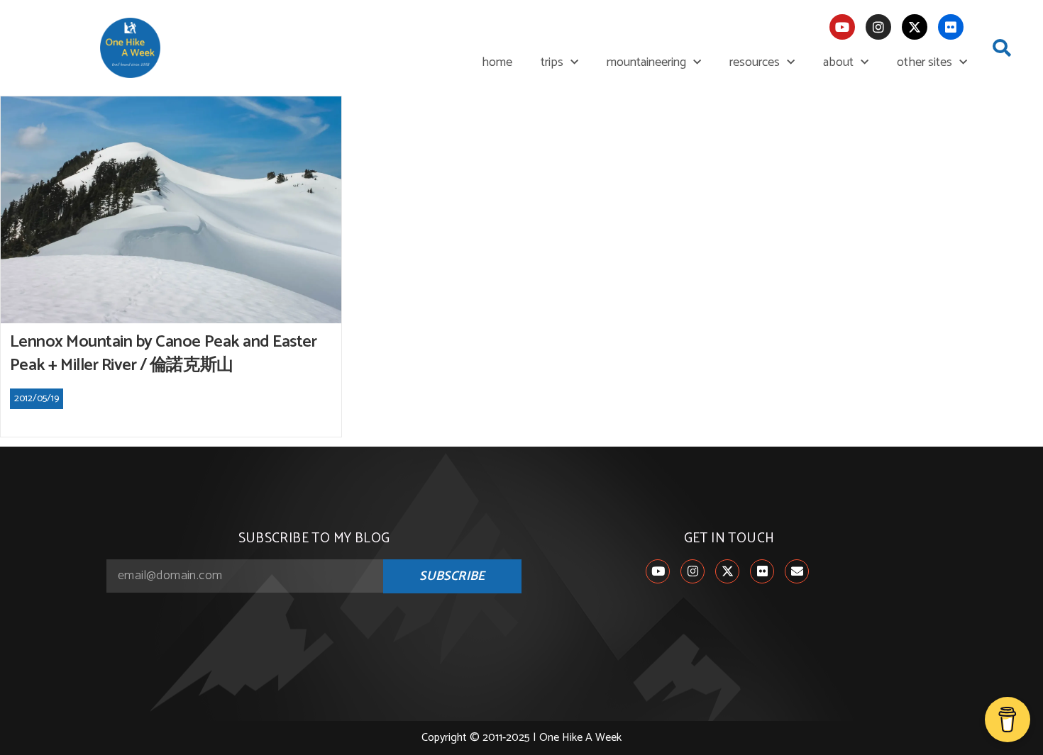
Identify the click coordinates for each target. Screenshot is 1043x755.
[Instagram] (878, 27)
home (497, 62)
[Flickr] (951, 27)
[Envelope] (797, 571)
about (838, 62)
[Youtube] (842, 27)
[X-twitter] (914, 27)
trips (552, 62)
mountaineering (646, 62)
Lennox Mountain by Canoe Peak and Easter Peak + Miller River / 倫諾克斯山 (163, 354)
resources (754, 62)
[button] (1001, 48)
